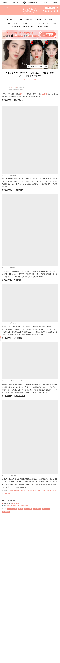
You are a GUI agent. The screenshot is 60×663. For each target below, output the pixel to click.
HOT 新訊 (9, 19)
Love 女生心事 (7, 23)
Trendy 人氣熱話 (19, 19)
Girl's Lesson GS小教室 (42, 26)
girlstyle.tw (15, 503)
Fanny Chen (14, 87)
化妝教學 (37, 509)
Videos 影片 (33, 23)
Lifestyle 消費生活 (48, 19)
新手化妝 (45, 509)
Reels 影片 (41, 23)
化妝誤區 (45, 94)
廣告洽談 (45, 2)
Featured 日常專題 (51, 23)
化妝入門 (6, 511)
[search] (57, 8)
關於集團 (5, 2)
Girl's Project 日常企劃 (28, 26)
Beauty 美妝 (29, 19)
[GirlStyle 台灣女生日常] (30, 11)
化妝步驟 (28, 509)
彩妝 (25, 79)
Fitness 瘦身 (24, 23)
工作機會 (55, 2)
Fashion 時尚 (38, 19)
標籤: (4, 509)
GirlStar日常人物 (16, 26)
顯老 (21, 94)
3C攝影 (16, 23)
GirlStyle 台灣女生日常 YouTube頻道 (17, 505)
